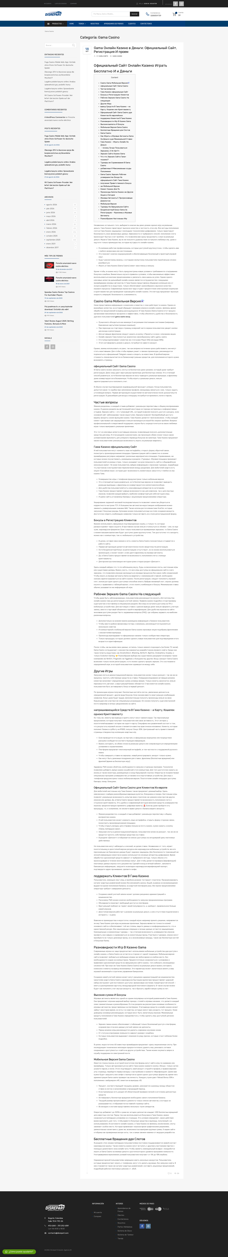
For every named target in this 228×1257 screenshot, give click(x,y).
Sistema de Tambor (125, 1235)
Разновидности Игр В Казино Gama (115, 121)
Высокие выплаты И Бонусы (112, 124)
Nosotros (95, 24)
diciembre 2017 (52, 247)
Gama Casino (117, 56)
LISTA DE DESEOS (61, 3)
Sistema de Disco (125, 1231)
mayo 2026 (51, 216)
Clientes (132, 24)
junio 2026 (50, 212)
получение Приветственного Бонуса (115, 183)
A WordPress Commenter (55, 117)
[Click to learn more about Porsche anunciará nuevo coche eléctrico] (49, 268)
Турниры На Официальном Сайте (114, 207)
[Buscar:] (61, 45)
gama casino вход (122, 317)
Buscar (134, 14)
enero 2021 (50, 244)
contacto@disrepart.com (58, 1233)
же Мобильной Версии (110, 186)
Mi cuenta (98, 1212)
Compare (97, 1216)
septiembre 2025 (53, 240)
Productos (57, 24)
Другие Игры (105, 104)
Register (153, 3)
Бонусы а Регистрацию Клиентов (114, 95)
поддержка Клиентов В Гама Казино (116, 118)
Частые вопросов (107, 89)
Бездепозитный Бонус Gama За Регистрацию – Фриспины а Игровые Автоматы (116, 213)
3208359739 (155, 16)
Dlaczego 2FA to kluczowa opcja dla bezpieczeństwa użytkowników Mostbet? (59, 75)
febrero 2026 (51, 228)
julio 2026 (50, 209)
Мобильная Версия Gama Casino (114, 127)
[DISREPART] (53, 15)
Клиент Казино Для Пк (110, 189)
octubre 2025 (51, 236)
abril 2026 (50, 220)
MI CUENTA (47, 3)
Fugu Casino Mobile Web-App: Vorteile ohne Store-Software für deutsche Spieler (60, 65)
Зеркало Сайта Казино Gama (112, 154)
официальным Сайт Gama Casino (114, 86)
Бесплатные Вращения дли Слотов (115, 130)
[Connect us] (175, 3)
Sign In (146, 3)
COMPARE (73, 3)
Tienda (81, 24)
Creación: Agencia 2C (64, 1250)
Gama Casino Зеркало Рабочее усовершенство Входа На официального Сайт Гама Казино (114, 177)
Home (71, 24)
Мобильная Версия (108, 204)
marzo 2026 (51, 224)
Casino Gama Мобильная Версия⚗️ (115, 83)
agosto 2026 (51, 205)
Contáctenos (146, 24)
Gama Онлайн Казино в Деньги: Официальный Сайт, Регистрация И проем (135, 50)
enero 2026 (51, 232)
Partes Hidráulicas (125, 1227)
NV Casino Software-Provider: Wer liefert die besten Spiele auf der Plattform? (59, 98)
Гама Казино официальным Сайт (114, 92)
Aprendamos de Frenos (114, 24)
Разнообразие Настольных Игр (113, 219)
